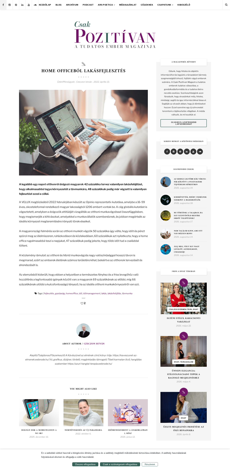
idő (80, 293)
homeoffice (72, 293)
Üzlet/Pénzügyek (66, 81)
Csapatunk (164, 5)
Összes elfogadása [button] (85, 464)
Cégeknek (147, 5)
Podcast (88, 5)
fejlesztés (49, 293)
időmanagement (91, 293)
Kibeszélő (183, 5)
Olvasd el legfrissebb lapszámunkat (183, 123)
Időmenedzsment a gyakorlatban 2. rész (128, 432)
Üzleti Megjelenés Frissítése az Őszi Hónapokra (183, 428)
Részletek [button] (150, 464)
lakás (104, 293)
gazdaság (60, 293)
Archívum (72, 5)
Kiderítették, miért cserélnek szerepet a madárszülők (190, 199)
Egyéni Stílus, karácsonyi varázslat (184, 320)
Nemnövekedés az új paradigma (83, 430)
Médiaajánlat (127, 5)
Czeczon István (94, 344)
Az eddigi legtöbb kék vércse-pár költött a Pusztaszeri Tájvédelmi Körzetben (190, 182)
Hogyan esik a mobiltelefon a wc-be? (39, 432)
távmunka (127, 293)
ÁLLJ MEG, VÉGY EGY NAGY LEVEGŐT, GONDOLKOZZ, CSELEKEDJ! (187, 249)
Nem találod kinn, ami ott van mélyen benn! (188, 232)
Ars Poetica (105, 5)
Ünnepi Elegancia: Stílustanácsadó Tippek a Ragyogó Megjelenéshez (183, 374)
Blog (59, 5)
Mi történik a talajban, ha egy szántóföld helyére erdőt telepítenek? (188, 216)
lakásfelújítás (114, 293)
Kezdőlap (45, 5)
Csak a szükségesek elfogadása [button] (120, 464)
